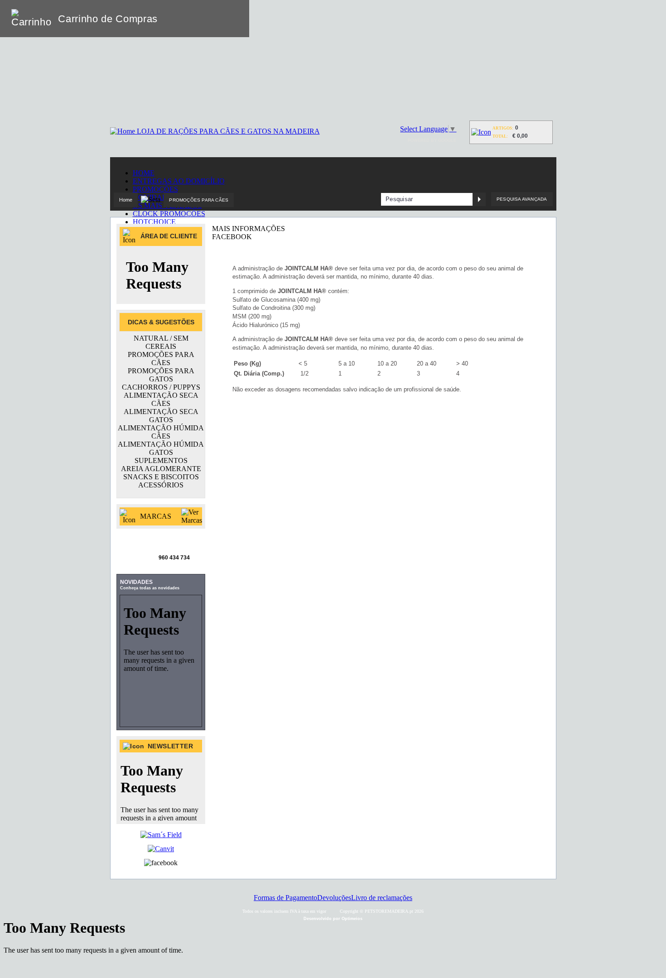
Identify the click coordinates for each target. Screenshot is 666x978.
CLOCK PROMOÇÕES (169, 213)
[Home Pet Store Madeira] (215, 131)
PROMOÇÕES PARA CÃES (198, 200)
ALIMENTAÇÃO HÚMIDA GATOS (161, 448)
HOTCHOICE (154, 222)
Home (126, 199)
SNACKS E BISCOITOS (161, 477)
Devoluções (334, 897)
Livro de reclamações (381, 897)
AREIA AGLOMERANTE (161, 468)
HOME (143, 173)
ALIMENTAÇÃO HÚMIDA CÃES (161, 432)
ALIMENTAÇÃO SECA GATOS (161, 416)
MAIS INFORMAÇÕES (248, 228)
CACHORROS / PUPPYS (161, 387)
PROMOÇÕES (155, 189)
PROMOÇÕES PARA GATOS (161, 375)
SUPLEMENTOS (161, 460)
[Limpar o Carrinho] (214, 18)
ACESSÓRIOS (160, 485)
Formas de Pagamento (285, 897)
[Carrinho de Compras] (481, 132)
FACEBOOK (232, 237)
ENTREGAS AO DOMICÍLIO (179, 181)
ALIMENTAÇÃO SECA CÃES (161, 399)
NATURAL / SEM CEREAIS (161, 342)
